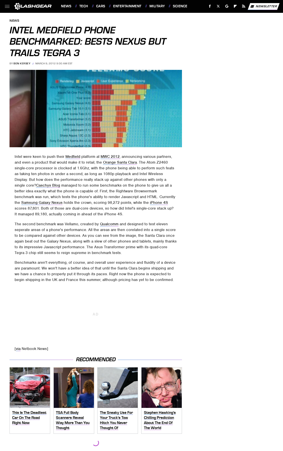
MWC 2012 (110, 156)
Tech (83, 6)
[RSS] (244, 6)
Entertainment (127, 6)
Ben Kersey (21, 63)
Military (157, 6)
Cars (100, 6)
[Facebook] (210, 6)
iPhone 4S (159, 202)
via (18, 348)
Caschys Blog (48, 185)
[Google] (227, 6)
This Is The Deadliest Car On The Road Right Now (29, 417)
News (66, 6)
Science (180, 6)
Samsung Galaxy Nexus (42, 202)
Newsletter (266, 6)
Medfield (72, 156)
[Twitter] (218, 6)
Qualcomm (109, 224)
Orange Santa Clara (120, 162)
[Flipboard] (235, 6)
